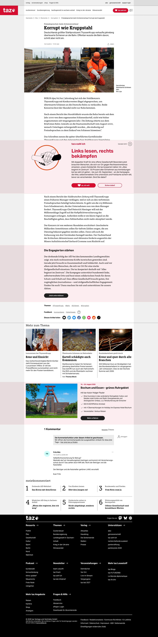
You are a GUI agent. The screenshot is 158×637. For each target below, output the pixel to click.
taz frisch (57, 572)
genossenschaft (114, 534)
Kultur (28, 541)
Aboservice (57, 603)
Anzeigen (29, 611)
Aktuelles (84, 531)
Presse (83, 544)
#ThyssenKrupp (58, 306)
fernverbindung (32, 572)
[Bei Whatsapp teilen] (84, 317)
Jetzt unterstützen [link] (56, 295)
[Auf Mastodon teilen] (69, 317)
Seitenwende (120, 623)
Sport (28, 544)
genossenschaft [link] (115, 3)
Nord (28, 551)
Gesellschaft (31, 538)
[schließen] (130, 144)
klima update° (31, 576)
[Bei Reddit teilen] (94, 317)
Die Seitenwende (87, 538)
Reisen (28, 600)
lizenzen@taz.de (41, 623)
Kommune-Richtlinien (113, 620)
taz (32, 518)
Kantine (29, 604)
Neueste (104, 430)
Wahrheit (29, 555)
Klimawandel (58, 548)
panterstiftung (114, 544)
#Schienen (75, 306)
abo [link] (106, 3)
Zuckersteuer (58, 531)
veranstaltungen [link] (37, 3)
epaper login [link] (126, 3)
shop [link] (46, 3)
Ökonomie (44, 18)
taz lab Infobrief (59, 579)
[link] (31, 10)
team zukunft (58, 569)
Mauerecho (30, 579)
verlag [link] (28, 3)
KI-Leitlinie (126, 620)
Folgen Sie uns (112, 518)
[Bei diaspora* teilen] (89, 317)
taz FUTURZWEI (114, 573)
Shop (28, 607)
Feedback (57, 600)
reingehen (30, 586)
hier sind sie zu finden (69, 442)
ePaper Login (58, 607)
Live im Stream (87, 576)
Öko (36, 18)
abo (109, 531)
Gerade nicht (122, 144)
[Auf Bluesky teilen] (74, 317)
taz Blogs (111, 569)
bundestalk (30, 569)
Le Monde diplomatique (117, 576)
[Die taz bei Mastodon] (120, 519)
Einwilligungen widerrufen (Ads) (93, 626)
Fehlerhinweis (71, 312)
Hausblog (84, 534)
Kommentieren (59, 312)
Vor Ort (84, 572)
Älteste (111, 430)
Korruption (54, 18)
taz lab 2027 (85, 582)
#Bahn (67, 306)
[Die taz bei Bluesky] (125, 519)
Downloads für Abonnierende (65, 610)
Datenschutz (94, 623)
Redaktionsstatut (97, 620)
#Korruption (85, 306)
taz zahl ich (112, 538)
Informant (85, 623)
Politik (28, 531)
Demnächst (85, 569)
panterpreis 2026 (115, 548)
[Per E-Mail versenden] (64, 317)
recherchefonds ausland (117, 541)
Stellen (83, 541)
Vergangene (85, 579)
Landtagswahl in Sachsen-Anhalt (63, 539)
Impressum (105, 623)
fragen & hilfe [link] (53, 3)
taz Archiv (112, 580)
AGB (112, 623)
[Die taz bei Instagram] (130, 519)
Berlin (28, 548)
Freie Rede (30, 582)
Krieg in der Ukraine (61, 544)
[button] (131, 10)
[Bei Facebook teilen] (79, 317)
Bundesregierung (60, 534)
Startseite (29, 18)
